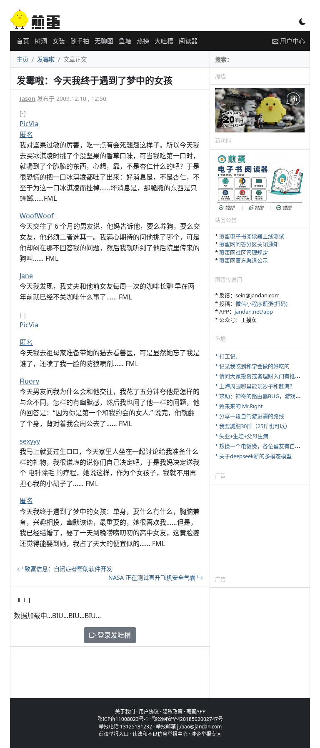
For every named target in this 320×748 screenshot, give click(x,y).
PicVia (29, 123)
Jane (26, 275)
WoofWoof (37, 215)
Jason (27, 98)
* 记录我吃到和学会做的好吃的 (252, 366)
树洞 (41, 41)
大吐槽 (164, 41)
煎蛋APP (195, 711)
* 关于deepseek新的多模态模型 (253, 456)
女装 (58, 41)
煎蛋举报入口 (114, 734)
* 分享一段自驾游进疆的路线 (249, 416)
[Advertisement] (260, 529)
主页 (22, 59)
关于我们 (125, 711)
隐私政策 (172, 711)
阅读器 (188, 41)
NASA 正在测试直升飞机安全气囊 (152, 577)
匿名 (26, 134)
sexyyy (30, 441)
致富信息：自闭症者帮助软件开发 (67, 569)
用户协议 (149, 711)
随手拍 (79, 41)
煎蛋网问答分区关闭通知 (249, 244)
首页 (23, 41)
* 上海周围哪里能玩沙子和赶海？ (255, 386)
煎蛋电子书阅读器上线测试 (251, 236)
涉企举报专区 (206, 734)
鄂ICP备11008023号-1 (123, 719)
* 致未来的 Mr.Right (239, 406)
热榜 (143, 41)
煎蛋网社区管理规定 (243, 252)
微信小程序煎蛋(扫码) (261, 303)
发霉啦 (46, 59)
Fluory (29, 381)
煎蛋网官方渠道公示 (243, 260)
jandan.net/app (254, 311)
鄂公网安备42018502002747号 (187, 719)
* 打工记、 (228, 356)
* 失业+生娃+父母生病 (241, 436)
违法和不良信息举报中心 (160, 734)
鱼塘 (125, 41)
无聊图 (104, 41)
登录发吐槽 (113, 635)
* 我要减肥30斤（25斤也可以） (252, 426)
